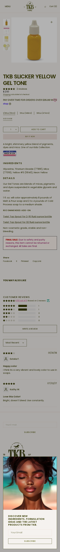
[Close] (52, 461)
